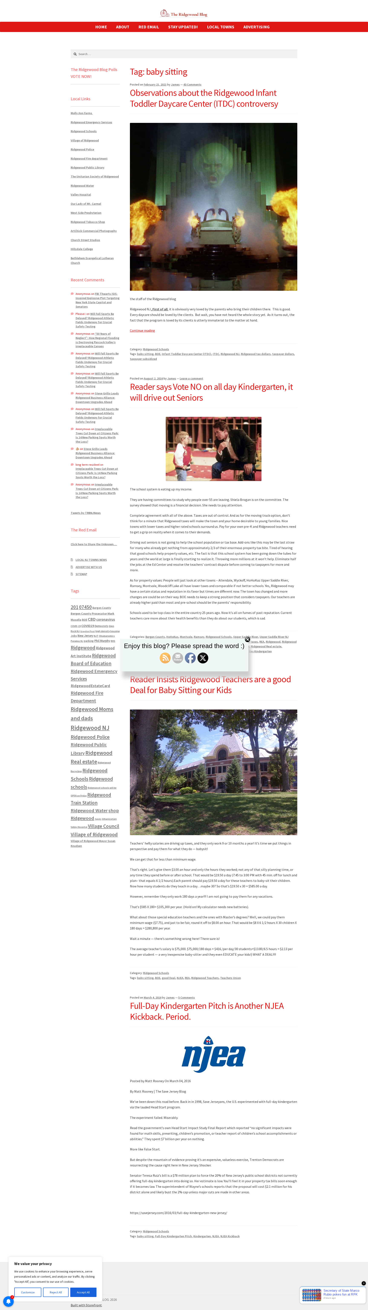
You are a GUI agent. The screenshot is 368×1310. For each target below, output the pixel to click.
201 (74, 607)
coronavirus (105, 619)
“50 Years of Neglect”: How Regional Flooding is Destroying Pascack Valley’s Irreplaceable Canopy (97, 340)
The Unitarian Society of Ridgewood (95, 176)
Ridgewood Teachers (205, 978)
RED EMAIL (148, 26)
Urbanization (109, 818)
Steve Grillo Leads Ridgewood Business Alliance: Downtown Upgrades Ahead (97, 397)
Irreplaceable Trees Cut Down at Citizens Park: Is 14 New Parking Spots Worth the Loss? (97, 435)
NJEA (180, 978)
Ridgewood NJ (230, 354)
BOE (157, 354)
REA (187, 978)
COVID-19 (76, 626)
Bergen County (101, 608)
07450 (85, 607)
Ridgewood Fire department (89, 158)
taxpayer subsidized (143, 359)
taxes (98, 818)
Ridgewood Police (82, 149)
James (175, 84)
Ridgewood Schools (156, 349)
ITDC (216, 354)
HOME (101, 26)
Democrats (101, 626)
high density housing (107, 631)
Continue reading (142, 330)
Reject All (56, 1292)
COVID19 (87, 626)
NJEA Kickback (230, 1236)
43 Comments (192, 84)
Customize (28, 1292)
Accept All (83, 1292)
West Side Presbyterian (86, 213)
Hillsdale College (82, 249)
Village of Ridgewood (85, 140)
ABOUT (122, 26)
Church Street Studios (85, 240)
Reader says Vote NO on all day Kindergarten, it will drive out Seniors (211, 392)
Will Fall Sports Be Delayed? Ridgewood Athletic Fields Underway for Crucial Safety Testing (95, 320)
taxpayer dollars (283, 354)
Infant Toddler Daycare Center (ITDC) (186, 354)
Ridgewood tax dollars (256, 354)
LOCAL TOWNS (220, 26)
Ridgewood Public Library (87, 167)
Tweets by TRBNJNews (86, 513)
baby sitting (145, 354)
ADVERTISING (256, 26)
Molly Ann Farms (82, 113)
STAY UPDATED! (183, 26)
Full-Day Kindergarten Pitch (173, 1236)
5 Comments (186, 997)
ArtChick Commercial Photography (94, 231)
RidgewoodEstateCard (90, 685)
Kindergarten (202, 1236)
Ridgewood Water (82, 186)
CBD (92, 619)
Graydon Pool (87, 631)
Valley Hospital (81, 194)
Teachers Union (230, 978)
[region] (55, 1279)
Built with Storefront (86, 1305)
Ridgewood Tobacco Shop (88, 222)
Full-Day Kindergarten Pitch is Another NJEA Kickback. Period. (207, 1011)
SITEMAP (81, 574)
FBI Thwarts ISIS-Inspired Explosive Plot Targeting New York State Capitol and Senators (97, 300)
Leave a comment (191, 378)
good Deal (168, 978)
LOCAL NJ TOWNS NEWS (91, 560)
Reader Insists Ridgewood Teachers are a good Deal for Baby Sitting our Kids (210, 684)
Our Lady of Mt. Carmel (86, 204)
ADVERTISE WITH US (89, 567)
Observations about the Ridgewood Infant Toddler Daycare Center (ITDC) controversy (204, 98)
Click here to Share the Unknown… (94, 544)
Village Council (103, 826)
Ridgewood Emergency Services (91, 122)
